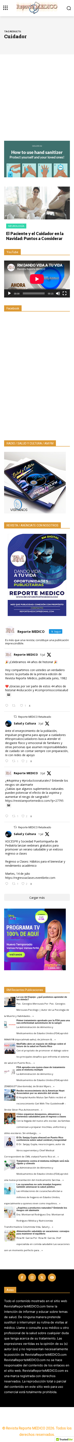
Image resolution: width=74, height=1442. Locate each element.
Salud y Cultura (25, 723)
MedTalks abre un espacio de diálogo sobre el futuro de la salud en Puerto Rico (41, 1045)
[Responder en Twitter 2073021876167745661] (7, 761)
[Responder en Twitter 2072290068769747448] (7, 883)
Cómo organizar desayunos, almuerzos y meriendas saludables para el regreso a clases (41, 1115)
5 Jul (42, 654)
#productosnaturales (36, 780)
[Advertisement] (37, 102)
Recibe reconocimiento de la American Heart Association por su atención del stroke (40, 1091)
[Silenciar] (58, 293)
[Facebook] (22, 1277)
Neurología (16, 225)
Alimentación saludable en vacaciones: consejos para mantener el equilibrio (42, 1232)
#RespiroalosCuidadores (21, 739)
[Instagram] (32, 1277)
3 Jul (40, 723)
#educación (24, 690)
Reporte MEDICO (26, 654)
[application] (37, 279)
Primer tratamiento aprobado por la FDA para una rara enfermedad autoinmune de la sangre (43, 1021)
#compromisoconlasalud (51, 690)
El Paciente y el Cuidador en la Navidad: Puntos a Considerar (35, 236)
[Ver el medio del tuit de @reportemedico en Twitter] (8, 694)
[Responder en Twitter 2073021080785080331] (7, 816)
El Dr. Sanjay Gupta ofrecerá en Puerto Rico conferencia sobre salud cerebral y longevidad (41, 1138)
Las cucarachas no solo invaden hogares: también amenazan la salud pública (39, 1185)
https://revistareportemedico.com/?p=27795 (34, 801)
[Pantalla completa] (64, 293)
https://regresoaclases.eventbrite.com (30, 878)
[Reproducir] (9, 293)
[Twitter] (42, 1277)
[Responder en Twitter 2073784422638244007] (7, 705)
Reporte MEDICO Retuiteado (34, 717)
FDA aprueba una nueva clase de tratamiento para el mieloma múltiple (40, 1068)
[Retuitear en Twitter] (15, 716)
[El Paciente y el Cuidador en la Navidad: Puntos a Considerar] (37, 203)
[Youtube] (52, 1277)
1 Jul (40, 834)
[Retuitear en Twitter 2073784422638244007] (15, 705)
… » (32, 1015)
